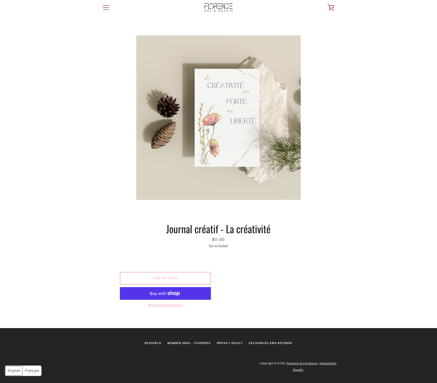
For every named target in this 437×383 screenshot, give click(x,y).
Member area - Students (189, 343)
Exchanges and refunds (270, 343)
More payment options (165, 305)
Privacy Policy (230, 343)
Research (153, 343)
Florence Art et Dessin (302, 363)
